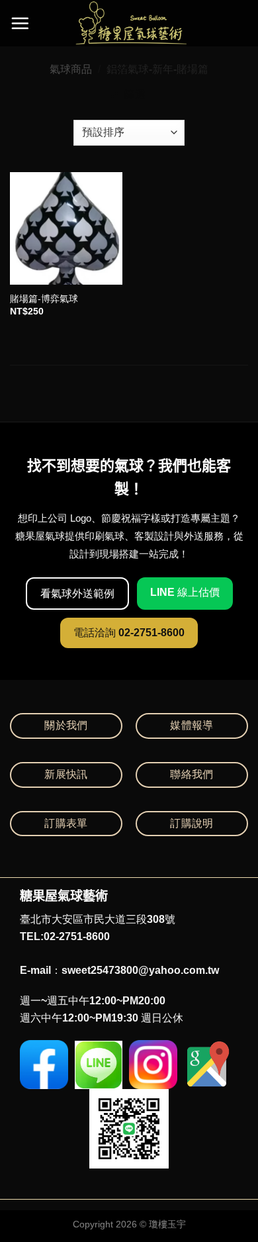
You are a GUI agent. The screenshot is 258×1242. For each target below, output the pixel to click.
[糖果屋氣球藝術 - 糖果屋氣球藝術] (129, 23)
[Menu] (20, 23)
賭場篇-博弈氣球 (44, 299)
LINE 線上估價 (185, 592)
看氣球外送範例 (77, 593)
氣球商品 (71, 69)
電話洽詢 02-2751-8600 (129, 632)
